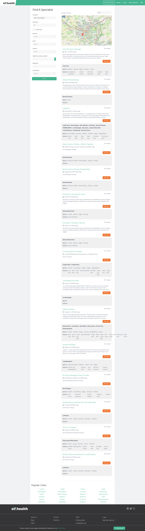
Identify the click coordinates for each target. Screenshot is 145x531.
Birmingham (42, 492)
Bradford (83, 502)
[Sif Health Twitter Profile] (131, 509)
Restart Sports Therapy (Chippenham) (76, 169)
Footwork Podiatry (69, 345)
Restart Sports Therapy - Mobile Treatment (78, 144)
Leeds (103, 489)
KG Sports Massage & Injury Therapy (76, 375)
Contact (56, 517)
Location (35, 15)
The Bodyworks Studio (71, 281)
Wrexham (103, 502)
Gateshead (62, 502)
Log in (104, 517)
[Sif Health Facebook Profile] (128, 509)
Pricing (118, 2)
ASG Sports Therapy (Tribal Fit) (74, 223)
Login (124, 2)
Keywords (35, 63)
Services (35, 33)
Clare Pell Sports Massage (72, 49)
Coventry (83, 499)
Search (44, 78)
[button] (141, 2)
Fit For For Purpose (69, 427)
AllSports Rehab (68, 309)
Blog (32, 520)
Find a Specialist (133, 2)
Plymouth (83, 497)
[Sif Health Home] (20, 513)
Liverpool (83, 492)
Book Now (106, 61)
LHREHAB (66, 108)
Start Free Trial (109, 2)
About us (34, 517)
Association (36, 70)
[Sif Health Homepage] (8, 2)
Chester (41, 499)
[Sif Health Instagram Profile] (134, 509)
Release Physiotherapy (71, 80)
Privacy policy (80, 520)
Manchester (103, 492)
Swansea (41, 497)
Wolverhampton (103, 499)
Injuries (35, 48)
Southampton (103, 494)
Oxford (41, 494)
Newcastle (41, 502)
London (41, 489)
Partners (56, 520)
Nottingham (62, 492)
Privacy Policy (61, 528)
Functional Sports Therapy (72, 251)
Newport (62, 497)
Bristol (83, 489)
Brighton (83, 494)
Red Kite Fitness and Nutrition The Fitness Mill (79, 402)
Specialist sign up (108, 520)
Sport (34, 41)
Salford (62, 499)
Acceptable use (81, 523)
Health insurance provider (40, 56)
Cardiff (62, 489)
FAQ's (33, 523)
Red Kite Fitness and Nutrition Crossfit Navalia (79, 454)
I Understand (119, 528)
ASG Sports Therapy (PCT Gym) (74, 194)
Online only (39, 29)
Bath (103, 497)
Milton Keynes (62, 494)
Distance (35, 22)
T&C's (78, 517)
